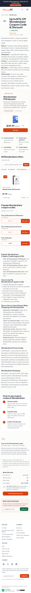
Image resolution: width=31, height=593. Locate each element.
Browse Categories (7, 539)
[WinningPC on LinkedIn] (16, 564)
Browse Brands (6, 536)
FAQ (3, 546)
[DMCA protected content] (20, 590)
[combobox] (13, 164)
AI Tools (4, 528)
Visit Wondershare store (15, 493)
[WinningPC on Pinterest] (12, 564)
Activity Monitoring (22, 169)
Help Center (5, 553)
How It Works (20, 537)
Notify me (24, 509)
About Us (19, 528)
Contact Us (19, 530)
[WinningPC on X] (8, 564)
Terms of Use (5, 548)
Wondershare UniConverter (11, 189)
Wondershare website (16, 284)
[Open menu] (27, 9)
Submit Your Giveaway (22, 535)
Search (26, 164)
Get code (15, 130)
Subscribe (25, 576)
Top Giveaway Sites (7, 534)
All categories (11, 169)
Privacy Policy (6, 551)
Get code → (25, 221)
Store (7, 15)
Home (2, 15)
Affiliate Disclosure (7, 556)
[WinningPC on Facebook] (3, 564)
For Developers (20, 533)
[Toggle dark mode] (22, 9)
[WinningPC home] (7, 9)
